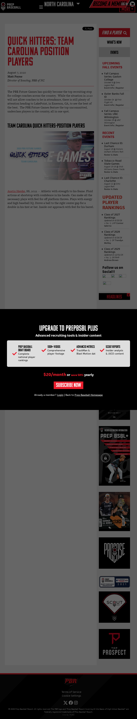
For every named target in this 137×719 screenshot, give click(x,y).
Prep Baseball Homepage (89, 395)
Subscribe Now (68, 385)
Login (60, 395)
